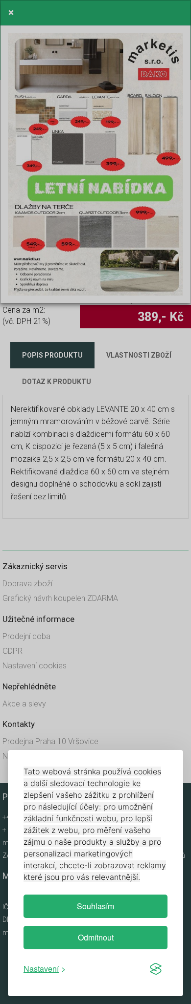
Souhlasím (95, 906)
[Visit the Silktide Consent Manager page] (155, 969)
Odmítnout (96, 937)
